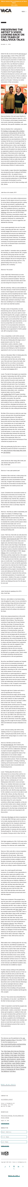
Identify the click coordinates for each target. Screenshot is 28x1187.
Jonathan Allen (7, 394)
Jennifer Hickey (20, 1059)
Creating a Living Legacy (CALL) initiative (13, 131)
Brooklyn (7, 1053)
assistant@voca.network (7, 1099)
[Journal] (5, 1167)
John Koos (21, 176)
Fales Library (18, 909)
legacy (22, 1063)
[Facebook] (10, 1167)
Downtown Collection (8, 923)
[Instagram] (14, 1167)
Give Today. (14, 5)
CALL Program (14, 1053)
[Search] (14, 1169)
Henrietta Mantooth (8, 745)
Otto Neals (10, 817)
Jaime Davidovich (8, 450)
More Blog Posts (8, 1084)
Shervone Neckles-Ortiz (7, 1067)
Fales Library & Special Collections (10, 1057)
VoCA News (12, 1071)
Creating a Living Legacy (10, 1055)
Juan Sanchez (7, 1063)
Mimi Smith (23, 450)
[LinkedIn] (18, 1167)
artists (2, 1053)
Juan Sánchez (6, 452)
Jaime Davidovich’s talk (13, 539)
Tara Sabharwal (5, 1071)
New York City (14, 1065)
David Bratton (23, 170)
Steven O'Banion (20, 1069)
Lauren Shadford (16, 1063)
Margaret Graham (5, 1065)
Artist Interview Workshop (17, 1051)
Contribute (5, 1123)
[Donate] (23, 1167)
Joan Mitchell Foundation (7, 1061)
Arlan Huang (16, 450)
